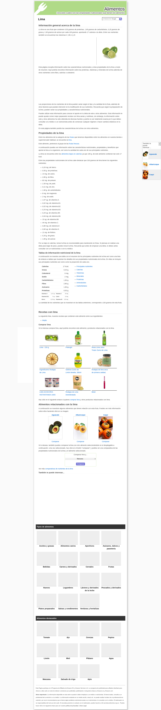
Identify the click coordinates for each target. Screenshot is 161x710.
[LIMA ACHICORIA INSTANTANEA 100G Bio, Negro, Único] (52, 382)
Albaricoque (80, 415)
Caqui (105, 415)
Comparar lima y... (80, 455)
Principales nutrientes (84, 266)
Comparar (55, 441)
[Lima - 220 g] (52, 337)
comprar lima (75, 400)
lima (70, 140)
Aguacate (55, 415)
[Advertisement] (68, 51)
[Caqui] (106, 439)
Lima (41, 19)
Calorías (79, 270)
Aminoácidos (81, 283)
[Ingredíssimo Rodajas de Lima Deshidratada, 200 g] (52, 360)
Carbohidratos (81, 286)
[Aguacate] (55, 439)
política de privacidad (72, 705)
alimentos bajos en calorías (71, 154)
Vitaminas (80, 273)
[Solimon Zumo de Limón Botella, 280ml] (78, 360)
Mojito (44, 320)
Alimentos (114, 9)
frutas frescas (74, 144)
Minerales (80, 276)
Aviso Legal (83, 705)
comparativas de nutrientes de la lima (59, 469)
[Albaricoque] (80, 439)
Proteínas (80, 279)
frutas (72, 137)
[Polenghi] (78, 337)
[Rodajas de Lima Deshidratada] (78, 382)
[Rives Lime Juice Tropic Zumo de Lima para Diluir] (104, 337)
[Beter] (104, 382)
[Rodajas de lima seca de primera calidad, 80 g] (104, 360)
